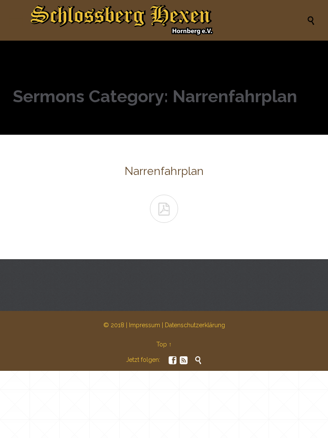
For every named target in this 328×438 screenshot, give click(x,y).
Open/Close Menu (16, 20)
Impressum (144, 325)
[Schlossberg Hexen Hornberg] (168, 20)
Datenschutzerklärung (195, 325)
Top (161, 344)
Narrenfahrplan (164, 171)
